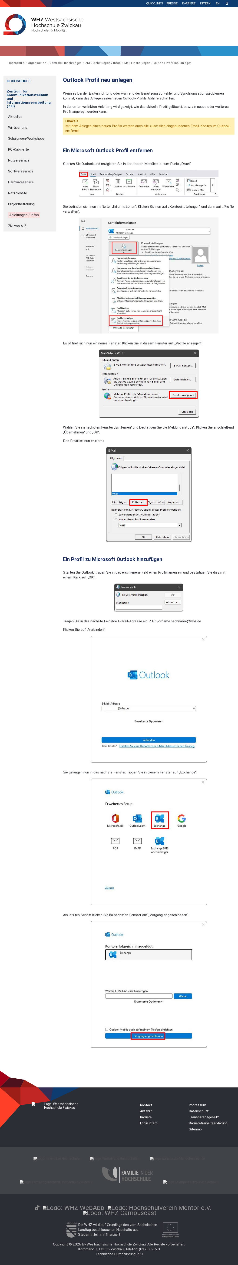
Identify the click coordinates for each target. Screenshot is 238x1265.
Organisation (37, 63)
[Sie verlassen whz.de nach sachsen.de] (71, 1236)
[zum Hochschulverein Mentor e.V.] (159, 1208)
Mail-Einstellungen (137, 63)
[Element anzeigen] (53, 79)
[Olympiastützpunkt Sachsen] (190, 1182)
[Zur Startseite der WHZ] (3, 63)
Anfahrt (146, 1111)
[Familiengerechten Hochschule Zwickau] (56, 1182)
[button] (227, 3)
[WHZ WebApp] (73, 1208)
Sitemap (195, 1129)
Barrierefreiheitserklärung (208, 1123)
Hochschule (16, 63)
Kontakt (146, 1105)
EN (218, 3)
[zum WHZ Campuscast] (119, 1213)
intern (205, 3)
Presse (172, 3)
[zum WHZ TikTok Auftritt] (37, 1208)
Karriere (188, 3)
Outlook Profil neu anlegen (173, 63)
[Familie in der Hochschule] (127, 1182)
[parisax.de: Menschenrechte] (177, 1158)
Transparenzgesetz (204, 1117)
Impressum (197, 1105)
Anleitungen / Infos (107, 63)
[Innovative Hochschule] (56, 1158)
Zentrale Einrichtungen (66, 63)
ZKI (87, 63)
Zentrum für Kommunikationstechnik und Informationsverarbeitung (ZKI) (29, 98)
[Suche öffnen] (233, 3)
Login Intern (149, 1123)
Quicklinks (154, 3)
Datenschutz (199, 1111)
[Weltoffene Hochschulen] (114, 1158)
